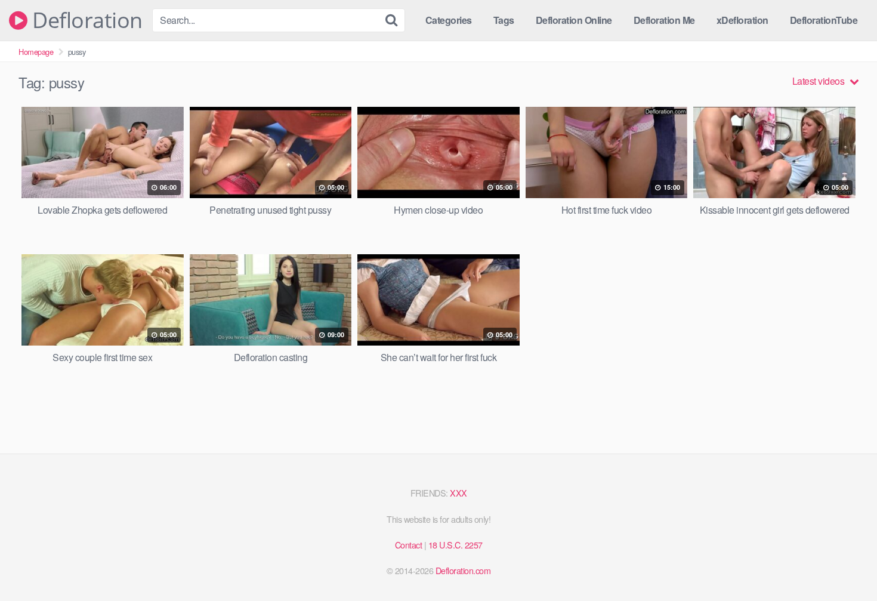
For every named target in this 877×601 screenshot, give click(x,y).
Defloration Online (574, 20)
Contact (408, 544)
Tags (503, 20)
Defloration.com (463, 570)
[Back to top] (844, 562)
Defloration (85, 20)
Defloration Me (664, 20)
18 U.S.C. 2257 (455, 544)
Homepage (35, 51)
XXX (458, 492)
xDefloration (742, 20)
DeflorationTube (824, 20)
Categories (448, 20)
